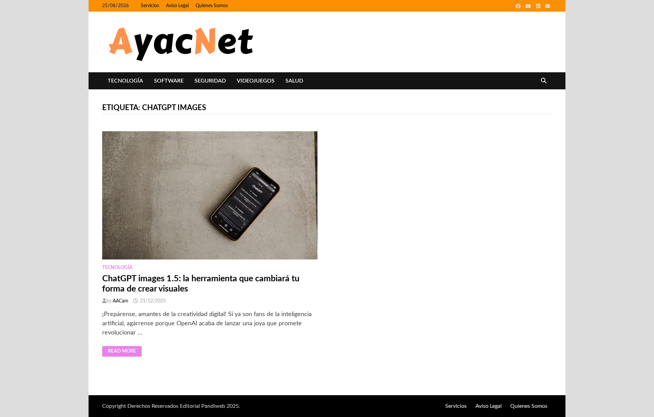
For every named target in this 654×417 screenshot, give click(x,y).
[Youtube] (529, 6)
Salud (294, 81)
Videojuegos (256, 81)
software (169, 81)
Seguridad (210, 81)
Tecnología (125, 81)
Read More (125, 351)
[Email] (548, 6)
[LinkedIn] (539, 6)
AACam (120, 301)
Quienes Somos (212, 5)
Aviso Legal (177, 5)
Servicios (150, 5)
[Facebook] (519, 6)
